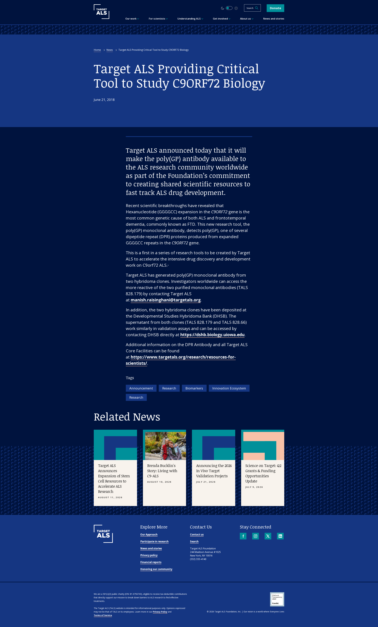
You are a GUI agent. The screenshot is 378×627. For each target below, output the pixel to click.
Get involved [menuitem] (220, 18)
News (109, 49)
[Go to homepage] (103, 542)
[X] (268, 536)
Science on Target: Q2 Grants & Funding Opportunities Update (263, 473)
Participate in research (154, 541)
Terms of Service (103, 615)
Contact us (197, 534)
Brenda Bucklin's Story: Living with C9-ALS (162, 470)
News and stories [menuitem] (273, 18)
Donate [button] (275, 8)
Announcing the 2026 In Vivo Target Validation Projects (214, 470)
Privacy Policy (160, 611)
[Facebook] (243, 536)
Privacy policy (149, 555)
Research (169, 388)
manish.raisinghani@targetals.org (166, 300)
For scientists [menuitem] (157, 18)
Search (194, 541)
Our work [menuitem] (131, 18)
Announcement (141, 388)
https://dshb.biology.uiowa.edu (212, 334)
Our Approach (149, 534)
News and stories (151, 548)
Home (97, 49)
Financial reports (150, 562)
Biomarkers (194, 388)
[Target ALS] (101, 18)
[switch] (229, 8)
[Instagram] (255, 536)
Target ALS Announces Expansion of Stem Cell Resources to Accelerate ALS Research (114, 478)
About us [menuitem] (245, 18)
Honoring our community (156, 569)
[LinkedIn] (280, 536)
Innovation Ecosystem (229, 388)
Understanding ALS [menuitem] (189, 18)
